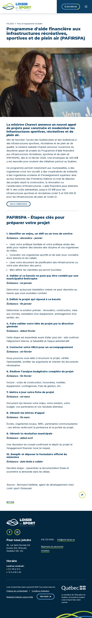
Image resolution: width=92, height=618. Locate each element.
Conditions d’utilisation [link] (40, 591)
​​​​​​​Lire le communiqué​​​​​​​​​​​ (18, 204)
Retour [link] (10, 502)
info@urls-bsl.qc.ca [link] (66, 539)
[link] (15, 7)
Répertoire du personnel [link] (52, 546)
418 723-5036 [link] (47, 539)
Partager (44, 597)
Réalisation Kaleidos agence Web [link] (19, 597)
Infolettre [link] (45, 550)
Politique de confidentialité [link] (17, 591)
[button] (71, 7)
